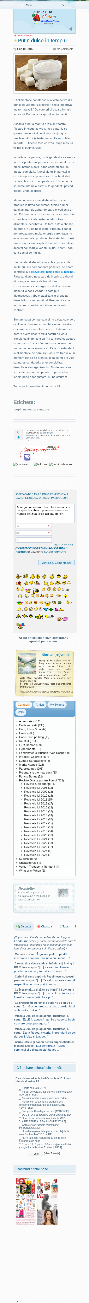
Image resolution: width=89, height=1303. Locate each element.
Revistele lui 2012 (35, 803)
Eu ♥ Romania (28, 745)
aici (60, 138)
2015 (30, 49)
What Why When (30, 870)
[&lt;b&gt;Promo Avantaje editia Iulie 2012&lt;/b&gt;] (47, 1179)
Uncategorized (28, 862)
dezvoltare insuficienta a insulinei (52, 271)
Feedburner (22, 941)
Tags (65, 926)
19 (24, 49)
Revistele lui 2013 (35, 807)
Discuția (25, 926)
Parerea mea (27, 768)
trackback (31, 432)
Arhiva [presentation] (40, 704)
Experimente (27, 748)
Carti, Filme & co (30, 729)
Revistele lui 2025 (35, 854)
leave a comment (43, 435)
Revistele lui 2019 (35, 831)
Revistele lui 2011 (35, 799)
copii (18, 409)
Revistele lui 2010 (35, 795)
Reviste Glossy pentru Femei (38, 780)
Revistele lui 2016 (35, 819)
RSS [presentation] (21, 712)
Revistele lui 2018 (35, 827)
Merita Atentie (28, 764)
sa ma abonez (35, 552)
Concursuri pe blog (31, 737)
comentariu (40, 430)
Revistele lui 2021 (35, 839)
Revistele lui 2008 (35, 787)
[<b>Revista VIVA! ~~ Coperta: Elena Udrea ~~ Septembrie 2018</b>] (47, 1195)
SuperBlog (26, 858)
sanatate (43, 409)
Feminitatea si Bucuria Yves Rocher (42, 752)
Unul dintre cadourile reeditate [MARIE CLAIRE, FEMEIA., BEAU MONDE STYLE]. (42, 1120)
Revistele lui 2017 (35, 823)
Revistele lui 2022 (35, 843)
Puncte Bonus (28, 776)
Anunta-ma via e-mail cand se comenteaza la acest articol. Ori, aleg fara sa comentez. (45, 548)
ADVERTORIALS (24, 35)
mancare (29, 409)
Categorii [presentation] (24, 704)
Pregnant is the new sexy (35, 772)
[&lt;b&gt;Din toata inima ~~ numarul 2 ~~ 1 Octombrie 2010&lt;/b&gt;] (26, 1179)
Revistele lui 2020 (35, 835)
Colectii (24, 733)
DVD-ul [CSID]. (47, 1114)
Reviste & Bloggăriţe (37, 783)
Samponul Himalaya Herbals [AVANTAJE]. (45, 1111)
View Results (51, 1153)
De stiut (24, 741)
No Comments (65, 49)
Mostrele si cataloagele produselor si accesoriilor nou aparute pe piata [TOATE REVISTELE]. (42, 1104)
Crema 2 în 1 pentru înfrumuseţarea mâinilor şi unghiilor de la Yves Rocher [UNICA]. (45, 1146)
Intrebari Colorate (30, 756)
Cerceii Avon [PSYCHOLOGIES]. (39, 1126)
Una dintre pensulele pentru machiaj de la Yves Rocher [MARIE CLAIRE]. (44, 1133)
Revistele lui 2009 (35, 791)
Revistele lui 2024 (35, 850)
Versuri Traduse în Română (37, 866)
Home (71, 29)
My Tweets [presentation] (57, 704)
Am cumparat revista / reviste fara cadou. (44, 1098)
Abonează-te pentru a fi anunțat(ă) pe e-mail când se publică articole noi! (34, 896)
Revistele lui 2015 (35, 815)
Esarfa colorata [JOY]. (34, 1088)
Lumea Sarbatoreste (32, 760)
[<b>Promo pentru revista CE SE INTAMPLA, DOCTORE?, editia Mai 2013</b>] (26, 1211)
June (19, 49)
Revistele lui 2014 (35, 811)
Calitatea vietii (28, 725)
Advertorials (27, 721)
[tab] (23, 704)
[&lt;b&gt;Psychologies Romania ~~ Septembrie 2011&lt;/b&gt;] (47, 1211)
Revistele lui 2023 (35, 847)
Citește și (46, 926)
